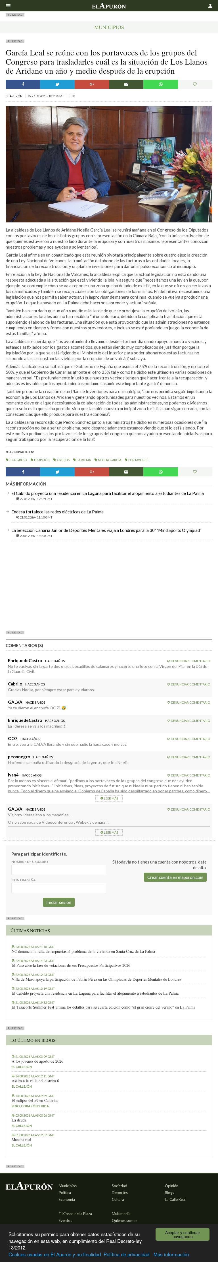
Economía (67, 1199)
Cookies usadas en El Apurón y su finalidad (55, 1254)
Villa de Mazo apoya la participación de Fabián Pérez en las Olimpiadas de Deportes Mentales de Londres (96, 979)
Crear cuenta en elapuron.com (175, 877)
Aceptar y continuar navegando (182, 1234)
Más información (171, 1254)
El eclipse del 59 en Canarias (35, 1100)
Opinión (171, 1185)
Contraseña (23, 880)
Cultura (118, 1199)
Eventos (65, 1220)
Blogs (169, 1192)
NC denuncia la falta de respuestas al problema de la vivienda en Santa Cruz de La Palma (83, 951)
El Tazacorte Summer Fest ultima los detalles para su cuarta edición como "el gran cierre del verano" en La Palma (103, 1007)
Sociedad (119, 1185)
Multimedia (121, 1213)
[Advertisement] (109, 585)
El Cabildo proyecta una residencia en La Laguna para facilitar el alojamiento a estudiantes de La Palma (107, 493)
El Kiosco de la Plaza (75, 1213)
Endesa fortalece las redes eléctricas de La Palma (57, 511)
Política (65, 1192)
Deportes (120, 1192)
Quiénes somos (124, 1220)
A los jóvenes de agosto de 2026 (37, 1061)
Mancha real (21, 1139)
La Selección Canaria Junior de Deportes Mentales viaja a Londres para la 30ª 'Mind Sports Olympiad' (106, 530)
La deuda (19, 1120)
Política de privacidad (126, 1254)
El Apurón (14, 96)
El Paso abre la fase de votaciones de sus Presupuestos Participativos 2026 (71, 965)
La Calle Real (175, 1199)
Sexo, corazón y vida (30, 1106)
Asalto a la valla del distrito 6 (35, 1081)
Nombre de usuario (29, 862)
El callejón (22, 1067)
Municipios (109, 27)
